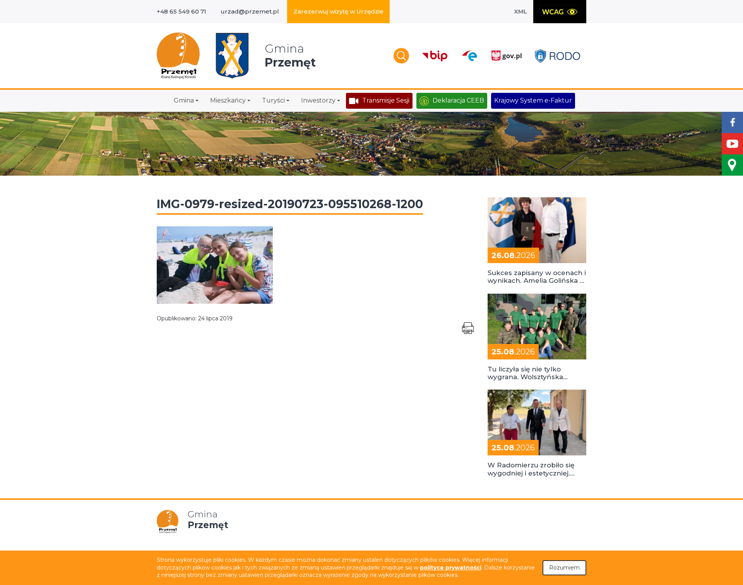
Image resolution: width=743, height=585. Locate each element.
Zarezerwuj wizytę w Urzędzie (338, 11)
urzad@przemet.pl (250, 11)
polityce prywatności (450, 567)
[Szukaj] (401, 56)
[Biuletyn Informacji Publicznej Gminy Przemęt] (435, 56)
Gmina (184, 100)
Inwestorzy (318, 100)
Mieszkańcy (228, 100)
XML (520, 11)
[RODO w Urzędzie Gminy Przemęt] (557, 56)
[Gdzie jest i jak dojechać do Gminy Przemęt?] (732, 165)
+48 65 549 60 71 (181, 11)
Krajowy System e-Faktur (533, 100)
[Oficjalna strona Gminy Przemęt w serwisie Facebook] (732, 122)
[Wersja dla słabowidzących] (559, 11)
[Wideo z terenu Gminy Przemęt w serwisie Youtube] (732, 143)
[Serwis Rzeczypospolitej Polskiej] (506, 56)
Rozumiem (564, 567)
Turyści (273, 100)
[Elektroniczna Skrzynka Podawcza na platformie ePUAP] (469, 55)
